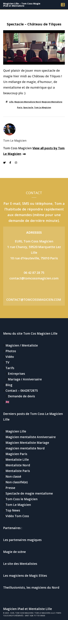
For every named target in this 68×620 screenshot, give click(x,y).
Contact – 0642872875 (22, 391)
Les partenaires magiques (22, 540)
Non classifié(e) (17, 482)
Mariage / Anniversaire (25, 379)
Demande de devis (21, 396)
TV (7, 362)
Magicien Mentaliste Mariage (27, 443)
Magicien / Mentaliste (22, 345)
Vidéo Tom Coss (17, 516)
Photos (11, 351)
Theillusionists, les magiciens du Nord (31, 588)
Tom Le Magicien (42, 107)
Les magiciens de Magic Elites (25, 576)
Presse (10, 488)
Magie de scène (14, 552)
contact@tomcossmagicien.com (34, 278)
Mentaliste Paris (18, 471)
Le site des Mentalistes (20, 564)
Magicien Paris (16, 454)
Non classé (13, 476)
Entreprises (16, 374)
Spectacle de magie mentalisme (29, 493)
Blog (9, 385)
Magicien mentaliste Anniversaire (31, 437)
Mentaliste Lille (17, 460)
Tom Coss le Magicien (21, 499)
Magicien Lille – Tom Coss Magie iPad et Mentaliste (21, 4)
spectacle (28, 107)
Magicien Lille (16, 431)
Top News (13, 510)
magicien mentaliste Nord (27, 102)
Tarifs (10, 368)
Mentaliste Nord (18, 465)
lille (11, 102)
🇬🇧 (7, 402)
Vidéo (10, 357)
